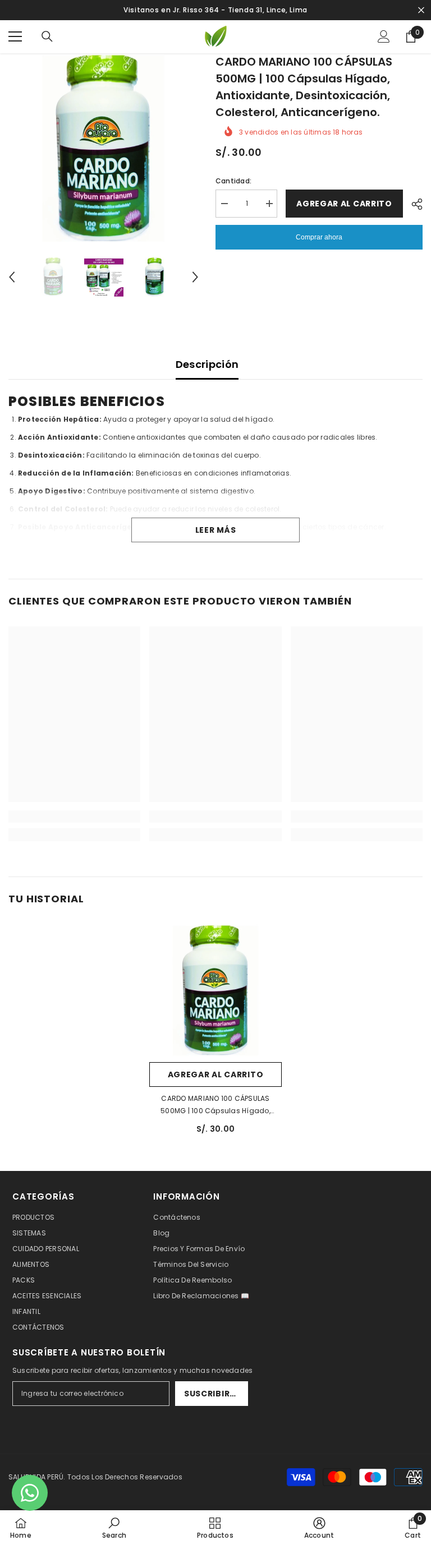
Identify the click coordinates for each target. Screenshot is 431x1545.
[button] (11, 277)
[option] (103, 148)
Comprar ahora (319, 237)
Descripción (207, 364)
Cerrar (421, 10)
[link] (74, 816)
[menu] (15, 36)
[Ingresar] (384, 36)
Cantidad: (233, 181)
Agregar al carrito (344, 203)
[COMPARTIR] (413, 204)
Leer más (215, 530)
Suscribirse (212, 1393)
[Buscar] (47, 36)
